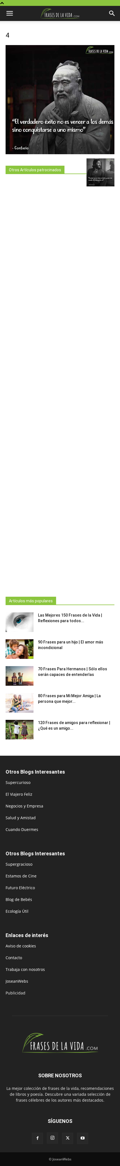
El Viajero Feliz (19, 794)
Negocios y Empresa (24, 806)
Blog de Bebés (19, 899)
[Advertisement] (46, 383)
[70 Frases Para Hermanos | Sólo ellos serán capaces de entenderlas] (19, 676)
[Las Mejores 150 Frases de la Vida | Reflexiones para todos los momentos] (19, 622)
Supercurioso (18, 782)
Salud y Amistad (21, 817)
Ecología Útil (17, 911)
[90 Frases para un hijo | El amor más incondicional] (19, 649)
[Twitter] (67, 1138)
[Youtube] (82, 1138)
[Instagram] (52, 1138)
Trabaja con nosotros (25, 969)
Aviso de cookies (21, 946)
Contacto (14, 957)
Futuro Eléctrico (20, 887)
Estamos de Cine (21, 876)
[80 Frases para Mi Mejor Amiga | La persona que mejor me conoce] (19, 703)
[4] (60, 152)
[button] (9, 13)
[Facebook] (37, 1138)
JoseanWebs (17, 981)
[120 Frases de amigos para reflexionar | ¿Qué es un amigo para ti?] (19, 729)
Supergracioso (19, 864)
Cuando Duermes (22, 829)
